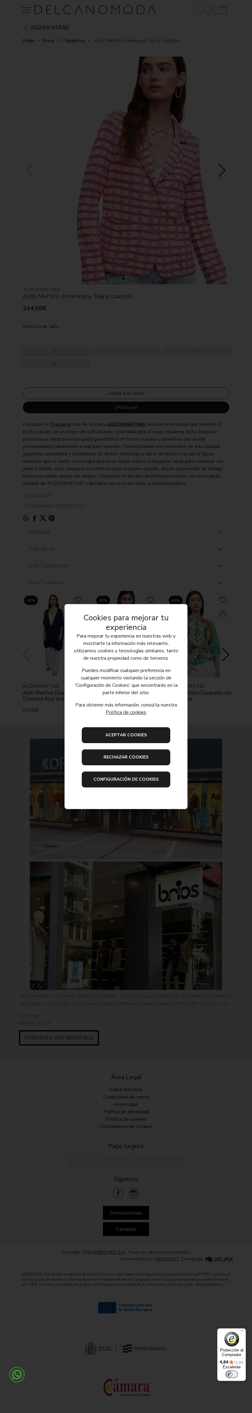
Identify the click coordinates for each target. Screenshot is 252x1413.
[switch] (232, 1374)
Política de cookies (126, 712)
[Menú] (242, 1332)
